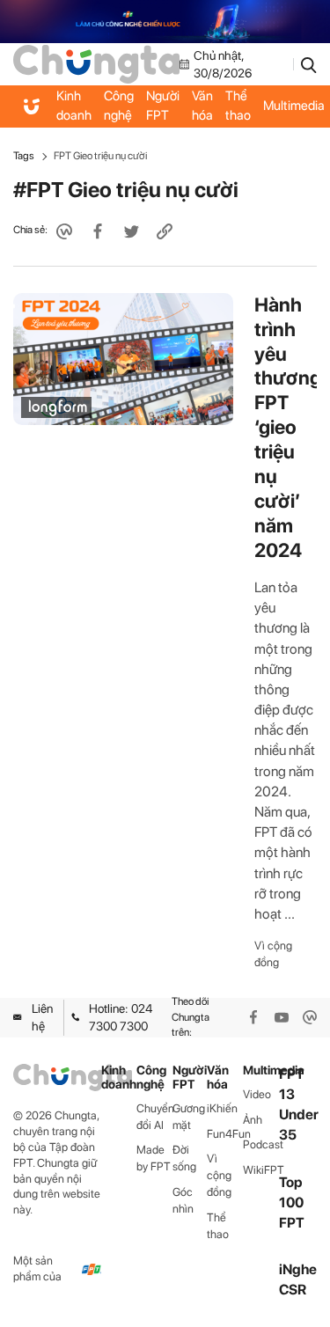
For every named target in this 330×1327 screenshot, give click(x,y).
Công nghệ (119, 105)
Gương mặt (188, 1117)
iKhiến (222, 1108)
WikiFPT (261, 1170)
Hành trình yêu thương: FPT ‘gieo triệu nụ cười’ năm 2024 (290, 427)
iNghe (298, 1269)
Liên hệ (42, 1017)
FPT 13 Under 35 (299, 1105)
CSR (292, 1289)
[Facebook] (253, 1017)
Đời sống (184, 1158)
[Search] (309, 64)
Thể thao (238, 105)
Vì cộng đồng (273, 954)
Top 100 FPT (291, 1202)
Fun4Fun (225, 1133)
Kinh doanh (74, 105)
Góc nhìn (183, 1200)
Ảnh (252, 1119)
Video (257, 1094)
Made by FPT (153, 1158)
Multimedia (261, 1070)
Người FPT (163, 105)
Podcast (261, 1144)
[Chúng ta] (96, 63)
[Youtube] (282, 1017)
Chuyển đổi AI (154, 1117)
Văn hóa (202, 105)
